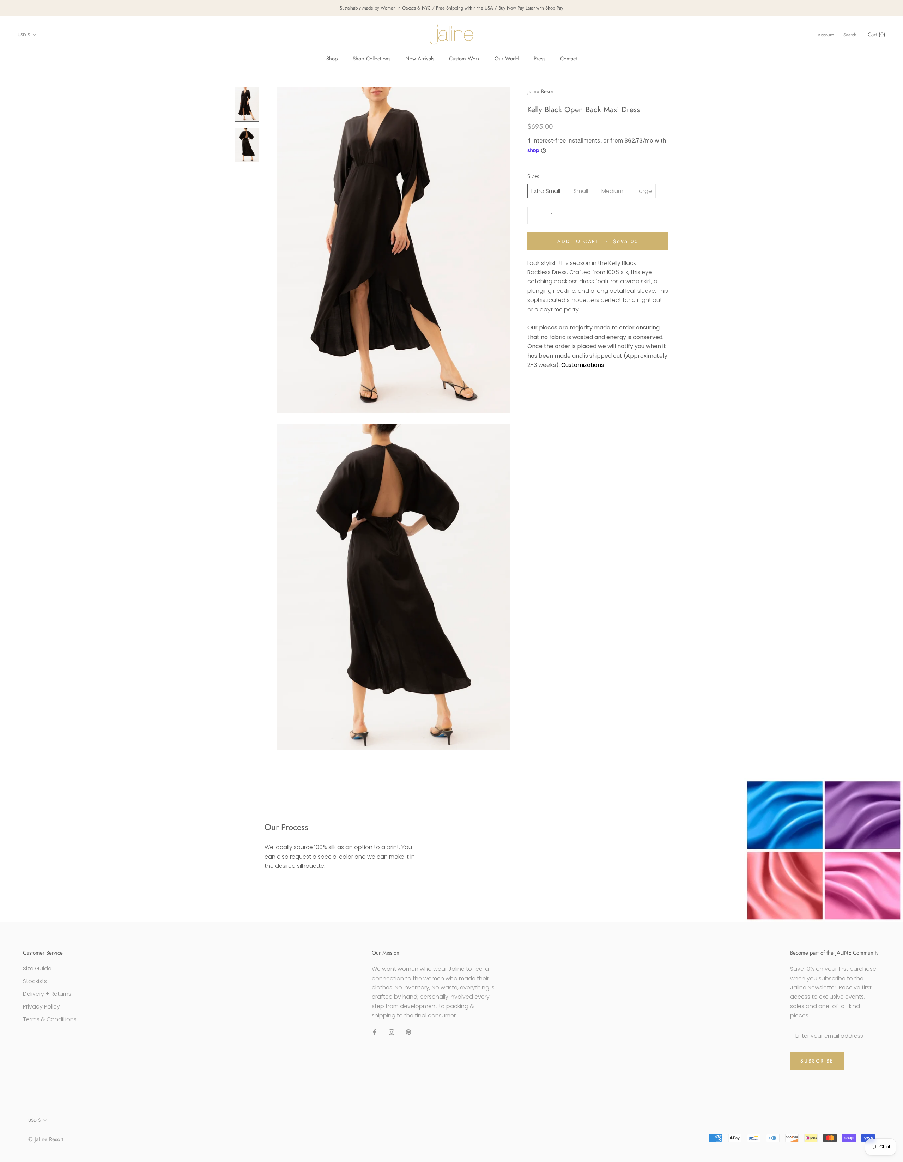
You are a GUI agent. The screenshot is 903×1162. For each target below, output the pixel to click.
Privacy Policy (41, 1007)
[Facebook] (374, 1032)
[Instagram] (391, 1032)
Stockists (35, 981)
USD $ (24, 34)
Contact (568, 58)
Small (581, 191)
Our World (507, 58)
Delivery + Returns (47, 994)
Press (539, 58)
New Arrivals (419, 58)
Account (826, 34)
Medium (612, 191)
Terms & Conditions (50, 1019)
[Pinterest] (408, 1032)
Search (849, 34)
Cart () (876, 34)
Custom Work (464, 58)
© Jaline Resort (45, 1139)
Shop (332, 58)
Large (644, 191)
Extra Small (545, 191)
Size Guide (37, 968)
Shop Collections (371, 58)
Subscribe (817, 1060)
